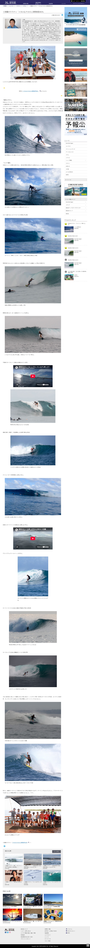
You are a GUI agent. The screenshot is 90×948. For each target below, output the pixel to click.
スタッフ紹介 (48, 941)
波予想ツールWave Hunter (51, 931)
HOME (5, 6)
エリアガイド (48, 935)
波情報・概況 (48, 929)
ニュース (11, 6)
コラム (24, 6)
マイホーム (69, 929)
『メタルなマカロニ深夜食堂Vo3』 (30, 91)
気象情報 (47, 933)
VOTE (68, 933)
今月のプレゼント (71, 931)
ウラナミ (18, 6)
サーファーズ (48, 938)
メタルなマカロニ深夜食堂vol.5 (19, 842)
